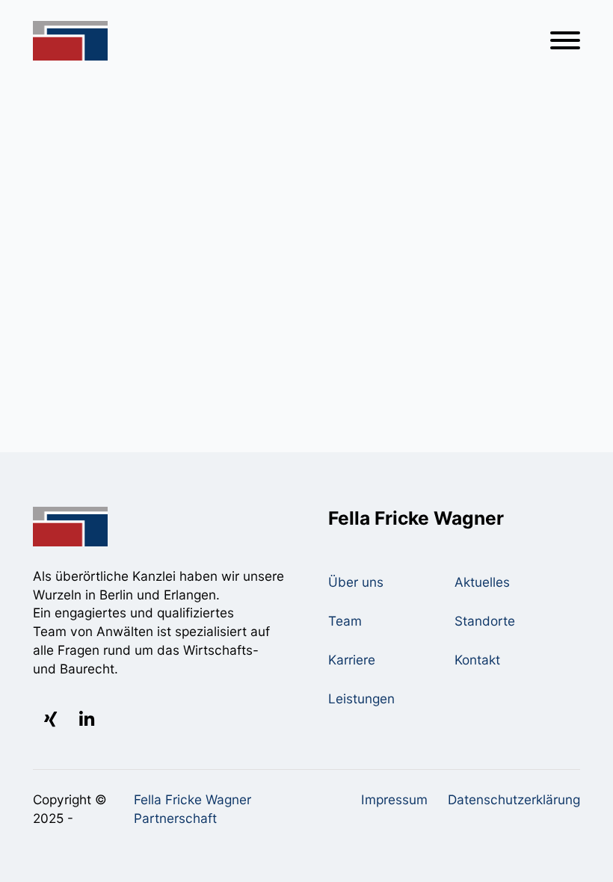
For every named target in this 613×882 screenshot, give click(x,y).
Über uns (355, 582)
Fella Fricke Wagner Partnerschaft (192, 809)
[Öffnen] (565, 40)
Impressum (394, 799)
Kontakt (477, 659)
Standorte (485, 621)
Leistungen (361, 698)
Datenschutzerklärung (514, 799)
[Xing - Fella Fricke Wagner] (50, 719)
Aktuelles (482, 582)
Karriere (351, 659)
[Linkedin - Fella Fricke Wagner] (86, 719)
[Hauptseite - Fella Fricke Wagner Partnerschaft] (70, 41)
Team (345, 621)
